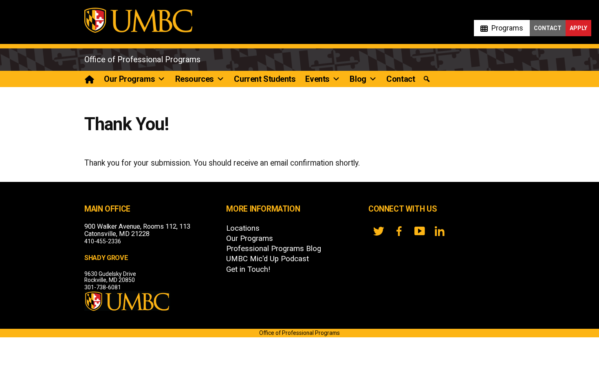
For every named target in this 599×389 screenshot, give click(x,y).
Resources (194, 79)
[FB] (399, 231)
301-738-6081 (102, 287)
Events (317, 79)
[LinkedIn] (439, 231)
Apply (578, 28)
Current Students (264, 79)
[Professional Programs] (90, 79)
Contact (548, 28)
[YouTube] (419, 231)
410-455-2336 (102, 241)
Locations (243, 228)
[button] (427, 79)
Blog (358, 79)
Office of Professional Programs (142, 59)
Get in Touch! (248, 269)
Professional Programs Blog (273, 248)
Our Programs (129, 79)
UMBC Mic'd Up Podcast (267, 258)
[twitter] (378, 231)
